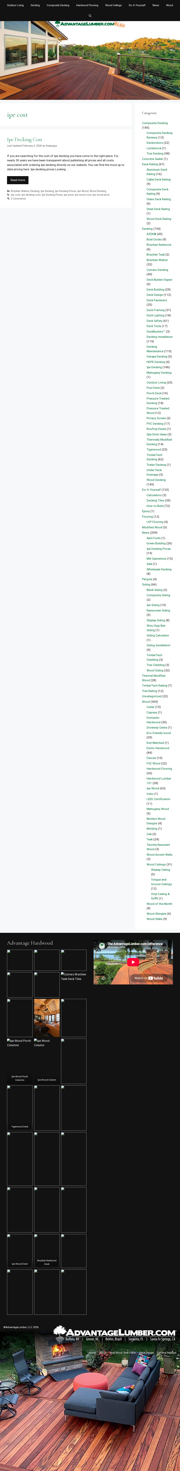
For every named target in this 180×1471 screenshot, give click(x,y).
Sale (149, 564)
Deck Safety (154, 321)
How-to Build (155, 506)
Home (92, 1352)
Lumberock (154, 148)
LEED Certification (158, 799)
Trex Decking (155, 153)
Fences (151, 758)
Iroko (150, 794)
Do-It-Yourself (137, 5)
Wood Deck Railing (159, 219)
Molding (152, 828)
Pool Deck (153, 388)
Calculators (154, 495)
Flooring (147, 516)
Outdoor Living (15, 5)
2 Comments (18, 198)
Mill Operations (156, 558)
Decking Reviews (166, 1352)
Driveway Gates (157, 727)
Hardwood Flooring (87, 5)
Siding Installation (158, 645)
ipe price (69, 194)
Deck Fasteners (157, 300)
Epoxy (146, 511)
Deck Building (155, 289)
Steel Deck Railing (158, 209)
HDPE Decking (156, 362)
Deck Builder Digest (159, 279)
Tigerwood (154, 449)
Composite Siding (158, 595)
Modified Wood (152, 527)
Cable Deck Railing (159, 179)
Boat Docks (154, 239)
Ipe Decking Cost (24, 139)
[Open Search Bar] (90, 16)
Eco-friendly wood (159, 733)
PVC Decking (155, 423)
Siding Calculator (158, 635)
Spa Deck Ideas (157, 434)
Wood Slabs (154, 919)
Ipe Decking (47, 191)
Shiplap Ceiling (160, 869)
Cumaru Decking (157, 270)
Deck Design (155, 295)
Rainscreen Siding (158, 610)
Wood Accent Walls (159, 854)
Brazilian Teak (156, 254)
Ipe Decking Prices (65, 191)
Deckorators (155, 142)
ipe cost (15, 194)
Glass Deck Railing (159, 199)
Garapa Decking (157, 356)
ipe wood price (101, 194)
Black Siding (155, 590)
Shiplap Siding (156, 620)
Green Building (156, 543)
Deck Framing (156, 310)
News (156, 5)
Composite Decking (58, 5)
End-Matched (155, 743)
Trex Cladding (156, 665)
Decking (35, 5)
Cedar (151, 707)
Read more (18, 180)
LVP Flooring (155, 522)
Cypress (152, 712)
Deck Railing (150, 164)
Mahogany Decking (159, 372)
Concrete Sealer (152, 159)
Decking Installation (160, 337)
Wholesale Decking (159, 569)
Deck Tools (154, 326)
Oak (149, 834)
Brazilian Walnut (20, 191)
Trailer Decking (156, 464)
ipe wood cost (83, 194)
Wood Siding (155, 670)
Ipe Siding (153, 605)
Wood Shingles (156, 913)
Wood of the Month (159, 904)
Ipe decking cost (30, 194)
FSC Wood (153, 763)
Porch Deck (154, 393)
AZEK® (151, 234)
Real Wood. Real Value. (123, 1352)
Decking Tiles (155, 500)
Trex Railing (149, 691)
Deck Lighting (156, 315)
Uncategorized (152, 696)
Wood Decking (98, 191)
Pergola (147, 579)
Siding (146, 584)
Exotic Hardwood (158, 748)
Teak (150, 839)
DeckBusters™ (156, 331)
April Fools (154, 538)
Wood (169, 5)
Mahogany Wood (158, 809)
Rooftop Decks (156, 429)
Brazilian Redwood (159, 244)
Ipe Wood (82, 191)
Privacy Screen (156, 418)
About (102, 1352)
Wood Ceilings (113, 5)
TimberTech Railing (154, 685)
